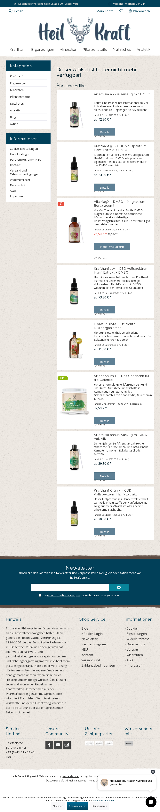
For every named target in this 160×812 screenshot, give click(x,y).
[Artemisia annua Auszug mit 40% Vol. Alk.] (74, 457)
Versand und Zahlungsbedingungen (24, 172)
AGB (13, 190)
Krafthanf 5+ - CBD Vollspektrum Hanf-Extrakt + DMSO (120, 148)
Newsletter (89, 639)
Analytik (15, 110)
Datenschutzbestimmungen (63, 595)
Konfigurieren (99, 805)
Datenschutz (18, 185)
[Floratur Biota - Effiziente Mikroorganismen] (74, 345)
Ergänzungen (19, 83)
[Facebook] (49, 745)
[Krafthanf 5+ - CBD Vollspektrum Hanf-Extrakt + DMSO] (74, 168)
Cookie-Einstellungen (24, 148)
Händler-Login (19, 154)
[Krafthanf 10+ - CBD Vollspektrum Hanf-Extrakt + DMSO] (74, 291)
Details (104, 132)
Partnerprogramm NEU (25, 159)
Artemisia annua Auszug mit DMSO (122, 94)
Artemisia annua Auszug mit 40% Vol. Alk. (120, 437)
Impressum (17, 196)
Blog (13, 117)
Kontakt (15, 165)
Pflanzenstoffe (20, 97)
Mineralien (17, 90)
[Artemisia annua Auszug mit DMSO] (74, 115)
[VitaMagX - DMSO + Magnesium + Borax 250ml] (74, 230)
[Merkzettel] (121, 11)
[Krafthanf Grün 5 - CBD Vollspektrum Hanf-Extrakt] (74, 513)
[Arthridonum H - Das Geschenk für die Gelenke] (74, 400)
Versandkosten (71, 776)
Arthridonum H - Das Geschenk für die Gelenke (121, 378)
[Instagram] (67, 745)
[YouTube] (58, 745)
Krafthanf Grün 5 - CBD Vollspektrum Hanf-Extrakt (115, 492)
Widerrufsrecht (20, 180)
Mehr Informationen (104, 800)
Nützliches (17, 103)
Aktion (14, 124)
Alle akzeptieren (77, 805)
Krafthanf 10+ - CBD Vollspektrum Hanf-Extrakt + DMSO (121, 270)
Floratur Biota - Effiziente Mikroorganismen (114, 326)
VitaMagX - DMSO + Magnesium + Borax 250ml (121, 203)
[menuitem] (140, 11)
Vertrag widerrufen (135, 652)
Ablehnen (58, 805)
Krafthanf (16, 76)
